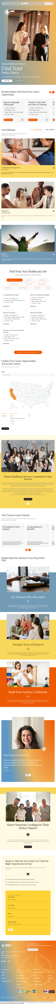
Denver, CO (29, 280)
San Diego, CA (43, 280)
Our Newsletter (37, 981)
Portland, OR (42, 283)
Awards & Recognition (22, 981)
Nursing (3, 978)
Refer (49, 981)
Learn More (28, 499)
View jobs (5, 428)
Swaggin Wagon (37, 984)
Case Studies (36, 978)
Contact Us (51, 978)
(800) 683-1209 (8, 957)
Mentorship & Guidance (22, 978)
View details (8, 119)
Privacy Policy (27, 997)
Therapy (3, 972)
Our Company (20, 972)
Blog (34, 975)
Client (49, 975)
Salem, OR (37, 287)
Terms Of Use (34, 997)
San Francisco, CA (14, 280)
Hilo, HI (49, 287)
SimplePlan (52, 997)
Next (10, 929)
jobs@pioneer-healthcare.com (11, 955)
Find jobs (7, 80)
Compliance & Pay (38, 972)
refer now (28, 846)
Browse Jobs (51, 972)
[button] (53, 92)
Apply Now (48, 3)
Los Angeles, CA (14, 283)
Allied (2, 975)
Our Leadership (20, 975)
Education (19, 984)
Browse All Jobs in (28, 352)
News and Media (20, 987)
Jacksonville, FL (23, 287)
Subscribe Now (32, 949)
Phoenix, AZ (8, 287)
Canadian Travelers (6, 981)
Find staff (20, 80)
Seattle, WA (28, 283)
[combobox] (9, 924)
